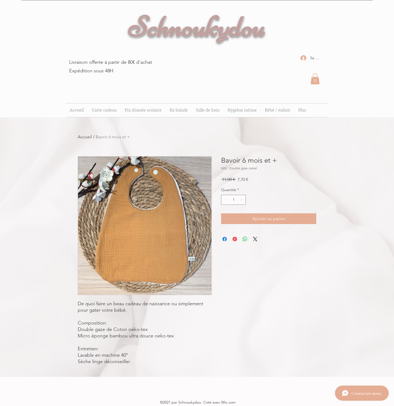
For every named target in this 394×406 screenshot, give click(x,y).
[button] (315, 78)
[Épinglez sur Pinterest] (235, 239)
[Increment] (241, 199)
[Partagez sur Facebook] (224, 239)
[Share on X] (255, 239)
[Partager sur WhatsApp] (245, 239)
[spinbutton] (233, 199)
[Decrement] (225, 199)
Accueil (85, 136)
